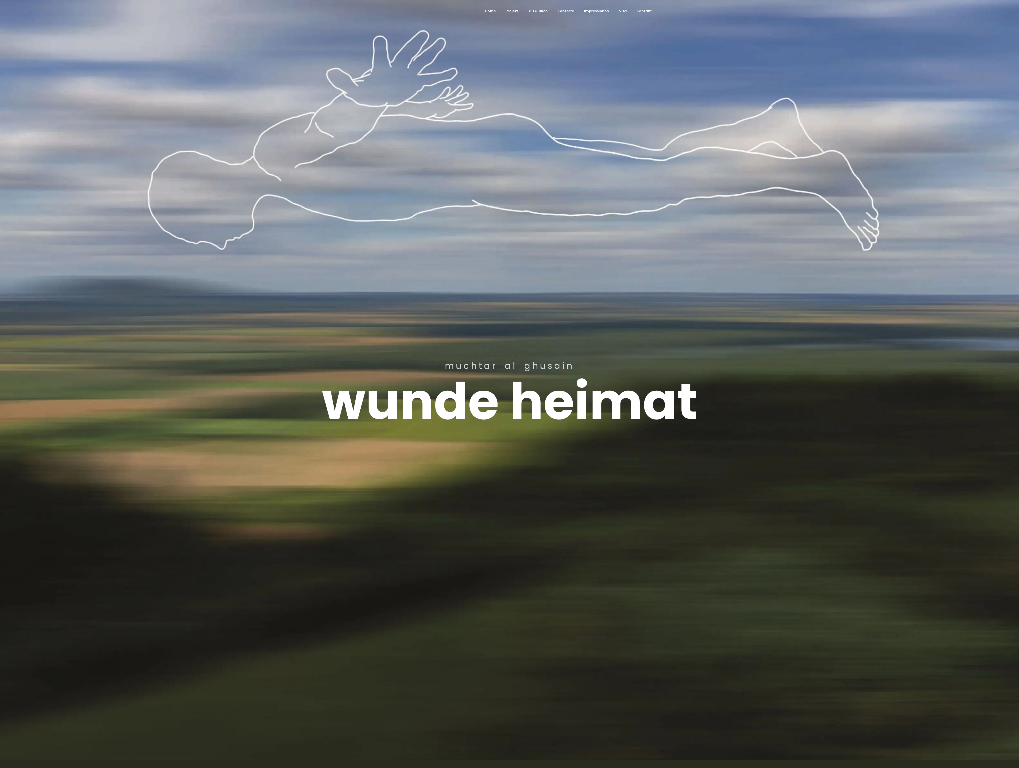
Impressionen (596, 11)
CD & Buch (538, 11)
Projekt (512, 11)
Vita (623, 11)
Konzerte (566, 11)
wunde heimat (509, 401)
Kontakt (644, 11)
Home (490, 11)
